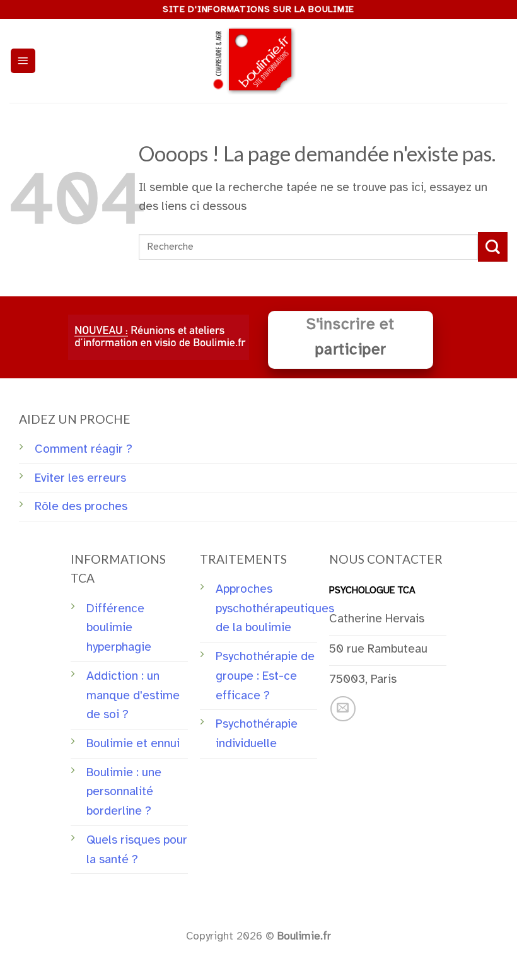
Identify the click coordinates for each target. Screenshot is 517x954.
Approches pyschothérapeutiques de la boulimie (275, 608)
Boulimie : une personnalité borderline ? (123, 791)
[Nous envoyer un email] (343, 708)
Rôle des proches (81, 506)
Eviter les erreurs (80, 478)
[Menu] (23, 61)
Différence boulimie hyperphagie (118, 627)
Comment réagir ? (83, 449)
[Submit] (493, 247)
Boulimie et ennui (133, 743)
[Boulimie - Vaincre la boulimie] (258, 61)
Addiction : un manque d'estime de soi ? (133, 695)
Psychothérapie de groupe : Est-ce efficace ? (265, 675)
